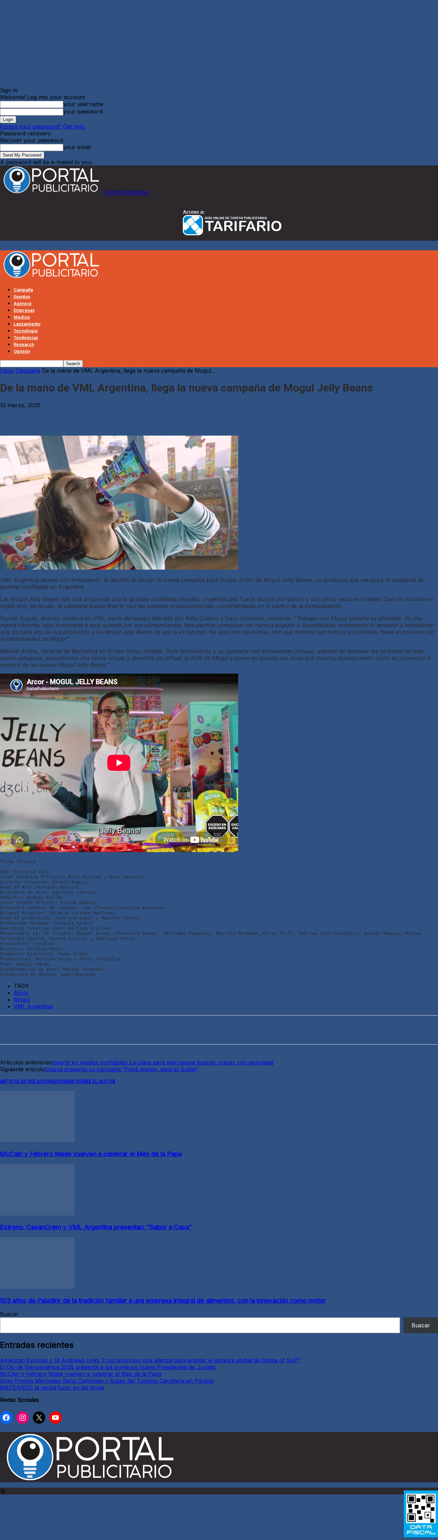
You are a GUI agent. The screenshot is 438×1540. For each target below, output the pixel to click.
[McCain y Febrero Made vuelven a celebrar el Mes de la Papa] (37, 1140)
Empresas (24, 310)
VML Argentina (33, 1006)
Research (24, 344)
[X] (37, 416)
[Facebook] (11, 416)
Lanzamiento (27, 324)
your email (77, 147)
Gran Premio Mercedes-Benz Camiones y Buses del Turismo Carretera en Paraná (106, 1380)
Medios (22, 317)
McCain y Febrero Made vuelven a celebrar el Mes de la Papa (91, 1154)
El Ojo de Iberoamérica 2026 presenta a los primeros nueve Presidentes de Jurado (108, 1367)
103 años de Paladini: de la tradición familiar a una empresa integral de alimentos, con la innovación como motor (163, 1300)
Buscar (9, 1314)
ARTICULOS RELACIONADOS (32, 1081)
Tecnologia (25, 330)
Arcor (21, 992)
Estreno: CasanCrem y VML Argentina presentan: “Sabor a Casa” (96, 1227)
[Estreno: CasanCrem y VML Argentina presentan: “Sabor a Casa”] (37, 1213)
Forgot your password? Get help (42, 126)
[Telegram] (112, 416)
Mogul (22, 999)
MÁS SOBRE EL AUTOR (89, 1081)
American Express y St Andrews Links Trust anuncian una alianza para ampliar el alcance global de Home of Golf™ (150, 1360)
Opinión (22, 351)
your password (83, 111)
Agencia (22, 303)
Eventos (22, 296)
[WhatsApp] (87, 416)
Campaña (23, 289)
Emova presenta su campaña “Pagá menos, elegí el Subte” (121, 1069)
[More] (138, 416)
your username (83, 104)
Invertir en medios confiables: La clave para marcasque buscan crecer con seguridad (162, 1062)
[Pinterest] (62, 416)
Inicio (7, 370)
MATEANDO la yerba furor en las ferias (52, 1387)
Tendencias (26, 337)
